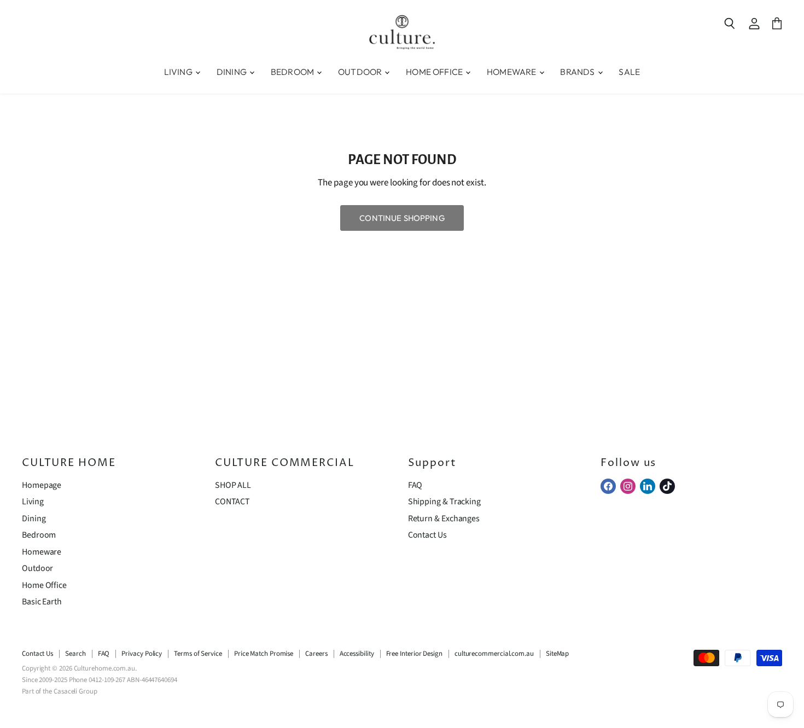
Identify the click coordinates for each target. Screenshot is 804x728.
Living (33, 502)
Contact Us (427, 535)
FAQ (415, 485)
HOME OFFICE (435, 71)
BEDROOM (293, 71)
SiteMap (557, 654)
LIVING (179, 71)
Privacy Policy (141, 654)
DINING (232, 71)
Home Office (44, 585)
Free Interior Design (414, 654)
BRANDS (578, 71)
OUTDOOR (360, 71)
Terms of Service (198, 654)
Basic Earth (42, 602)
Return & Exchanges (444, 518)
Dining (34, 518)
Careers (316, 654)
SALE (629, 71)
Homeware (41, 552)
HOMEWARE (512, 71)
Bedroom (39, 535)
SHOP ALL (233, 485)
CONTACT (232, 502)
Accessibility (357, 654)
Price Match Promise (263, 654)
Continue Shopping (402, 218)
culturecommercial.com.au (494, 654)
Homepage (41, 485)
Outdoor (37, 568)
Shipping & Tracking (444, 502)
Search (75, 654)
